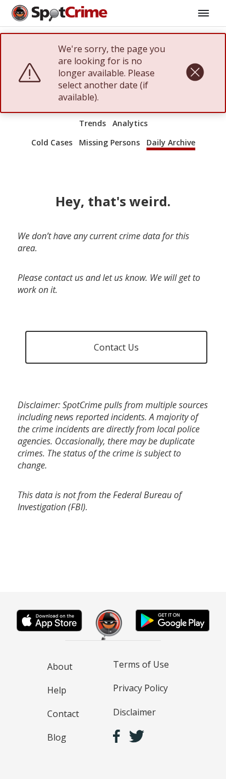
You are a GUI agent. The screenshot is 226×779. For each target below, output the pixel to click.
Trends (92, 123)
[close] (195, 73)
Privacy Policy (140, 688)
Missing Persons (109, 142)
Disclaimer (134, 712)
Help (56, 690)
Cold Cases (51, 142)
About (59, 667)
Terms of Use (141, 664)
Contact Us (116, 347)
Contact (63, 714)
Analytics (130, 123)
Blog (56, 737)
